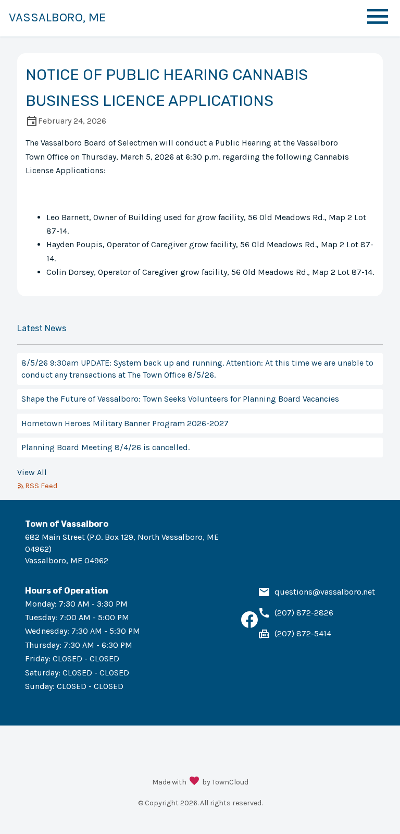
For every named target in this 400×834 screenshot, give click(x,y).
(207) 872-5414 (302, 633)
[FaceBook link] (249, 625)
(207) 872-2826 (303, 613)
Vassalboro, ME (57, 17)
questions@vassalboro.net (324, 592)
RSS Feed (41, 485)
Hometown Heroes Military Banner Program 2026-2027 (125, 423)
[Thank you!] (194, 782)
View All (32, 472)
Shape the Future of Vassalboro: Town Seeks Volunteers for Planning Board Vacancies (180, 399)
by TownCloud (225, 782)
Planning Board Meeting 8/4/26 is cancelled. (105, 447)
